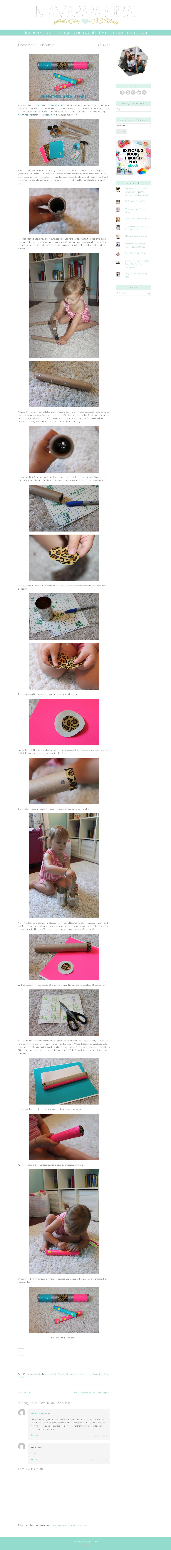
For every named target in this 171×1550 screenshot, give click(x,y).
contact (132, 32)
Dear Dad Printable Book (135, 253)
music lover (105, 1374)
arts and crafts (51, 1374)
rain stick (21, 1377)
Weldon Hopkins (38, 1413)
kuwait (103, 32)
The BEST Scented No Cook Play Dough (89, 1392)
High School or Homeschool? (137, 218)
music (98, 1374)
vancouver (117, 32)
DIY (94, 32)
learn (76, 32)
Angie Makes (93, 1542)
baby (49, 32)
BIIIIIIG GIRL (26, 1392)
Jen (21, 1374)
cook (86, 32)
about (143, 32)
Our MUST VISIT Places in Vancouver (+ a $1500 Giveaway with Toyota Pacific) (137, 191)
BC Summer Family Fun (135, 201)
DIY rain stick (63, 1374)
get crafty (37, 1374)
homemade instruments (78, 1374)
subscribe (121, 131)
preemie (38, 32)
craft (67, 32)
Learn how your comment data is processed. (69, 1525)
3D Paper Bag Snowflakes (136, 236)
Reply (35, 1435)
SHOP (27, 32)
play (58, 32)
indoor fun (92, 1374)
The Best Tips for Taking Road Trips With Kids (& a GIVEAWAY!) (137, 264)
